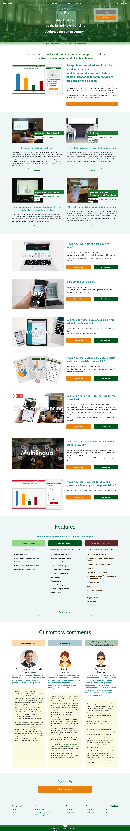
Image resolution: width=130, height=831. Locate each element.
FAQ (107, 812)
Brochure (37, 171)
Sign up (14, 809)
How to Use (105, 267)
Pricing (78, 3)
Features (54, 3)
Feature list (106, 378)
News (107, 809)
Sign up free (78, 267)
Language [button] (122, 3)
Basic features (29, 543)
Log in (14, 812)
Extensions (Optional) (101, 543)
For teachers (70, 809)
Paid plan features (65, 543)
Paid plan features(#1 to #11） (44, 812)
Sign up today (92, 104)
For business (70, 812)
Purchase (67, 3)
